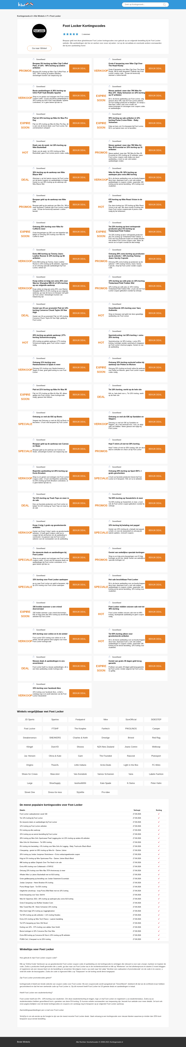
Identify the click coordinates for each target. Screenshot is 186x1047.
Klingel (30, 747)
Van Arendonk (80, 774)
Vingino (29, 765)
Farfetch (106, 728)
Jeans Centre (131, 747)
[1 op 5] (64, 34)
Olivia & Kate (55, 756)
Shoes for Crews (30, 774)
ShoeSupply (55, 783)
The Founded (105, 756)
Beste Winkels (23, 1042)
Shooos (80, 747)
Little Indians (80, 765)
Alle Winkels (39, 16)
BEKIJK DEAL (79, 68)
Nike (106, 719)
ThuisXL (55, 765)
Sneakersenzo (29, 738)
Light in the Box (131, 765)
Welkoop (156, 747)
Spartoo (55, 719)
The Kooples (80, 728)
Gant (80, 756)
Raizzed (131, 756)
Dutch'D (55, 747)
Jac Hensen (29, 756)
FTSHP (55, 728)
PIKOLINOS (131, 728)
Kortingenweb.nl (24, 16)
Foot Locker (55, 16)
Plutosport (156, 756)
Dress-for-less (55, 792)
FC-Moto (156, 765)
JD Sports (29, 719)
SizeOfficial (131, 719)
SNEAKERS (55, 738)
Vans (131, 774)
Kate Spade (105, 783)
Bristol (131, 738)
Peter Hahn (156, 783)
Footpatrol (80, 719)
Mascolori (55, 774)
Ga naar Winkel (39, 48)
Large (29, 783)
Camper (156, 728)
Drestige (106, 738)
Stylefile (80, 792)
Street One (30, 792)
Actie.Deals (105, 765)
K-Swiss (131, 783)
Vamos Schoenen (105, 774)
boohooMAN (80, 783)
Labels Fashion (156, 774)
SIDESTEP (156, 719)
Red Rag (156, 738)
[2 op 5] (66, 34)
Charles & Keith (80, 738)
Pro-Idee (106, 792)
